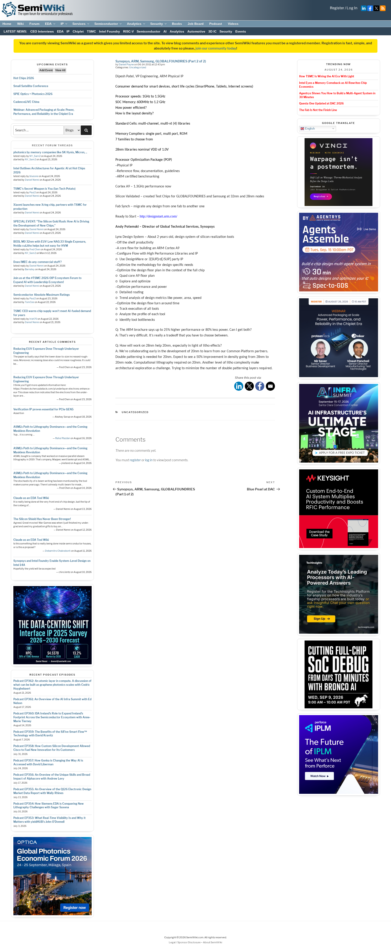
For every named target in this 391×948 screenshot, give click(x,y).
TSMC (91, 31)
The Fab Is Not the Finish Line (318, 110)
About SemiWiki (212, 942)
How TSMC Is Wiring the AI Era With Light (326, 76)
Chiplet (78, 31)
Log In (352, 8)
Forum (34, 24)
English (309, 128)
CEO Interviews (42, 31)
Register (337, 8)
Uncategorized (137, 67)
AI (165, 31)
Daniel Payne (126, 64)
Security (156, 24)
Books (177, 24)
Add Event (46, 70)
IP (62, 24)
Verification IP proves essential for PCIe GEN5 (43, 409)
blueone (33, 176)
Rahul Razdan (62, 438)
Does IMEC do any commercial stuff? (37, 262)
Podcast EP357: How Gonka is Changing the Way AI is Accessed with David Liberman (48, 762)
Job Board (196, 24)
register (135, 460)
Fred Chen (34, 249)
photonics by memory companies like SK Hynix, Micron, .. (50, 152)
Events (240, 31)
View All (60, 70)
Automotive (196, 31)
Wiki (20, 24)
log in (149, 460)
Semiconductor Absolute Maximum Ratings (41, 294)
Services (79, 24)
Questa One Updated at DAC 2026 (321, 103)
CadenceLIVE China (26, 102)
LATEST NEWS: (15, 31)
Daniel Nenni (32, 179)
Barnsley (30, 269)
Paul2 (32, 192)
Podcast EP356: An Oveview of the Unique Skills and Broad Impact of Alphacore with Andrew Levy (51, 776)
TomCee (29, 302)
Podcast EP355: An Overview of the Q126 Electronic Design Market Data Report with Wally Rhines (52, 791)
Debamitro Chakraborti (58, 550)
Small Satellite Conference (30, 86)
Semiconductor (106, 24)
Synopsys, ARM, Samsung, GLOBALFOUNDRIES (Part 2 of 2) (160, 61)
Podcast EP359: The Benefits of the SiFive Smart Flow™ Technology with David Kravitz (50, 733)
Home (6, 24)
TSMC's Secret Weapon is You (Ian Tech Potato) (44, 188)
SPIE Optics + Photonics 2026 (32, 94)
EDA (48, 24)
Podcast (215, 24)
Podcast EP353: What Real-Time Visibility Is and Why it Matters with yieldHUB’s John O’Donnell (49, 819)
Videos (233, 24)
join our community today (216, 48)
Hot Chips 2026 (23, 78)
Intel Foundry (109, 31)
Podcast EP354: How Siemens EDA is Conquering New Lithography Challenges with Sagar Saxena (48, 805)
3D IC (212, 31)
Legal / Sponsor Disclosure (185, 942)
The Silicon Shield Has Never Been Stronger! (42, 519)
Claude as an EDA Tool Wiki (31, 498)
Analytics (134, 24)
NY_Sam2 (35, 156)
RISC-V (128, 31)
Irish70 (33, 318)
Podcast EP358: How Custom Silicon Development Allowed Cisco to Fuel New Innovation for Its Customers (51, 748)
